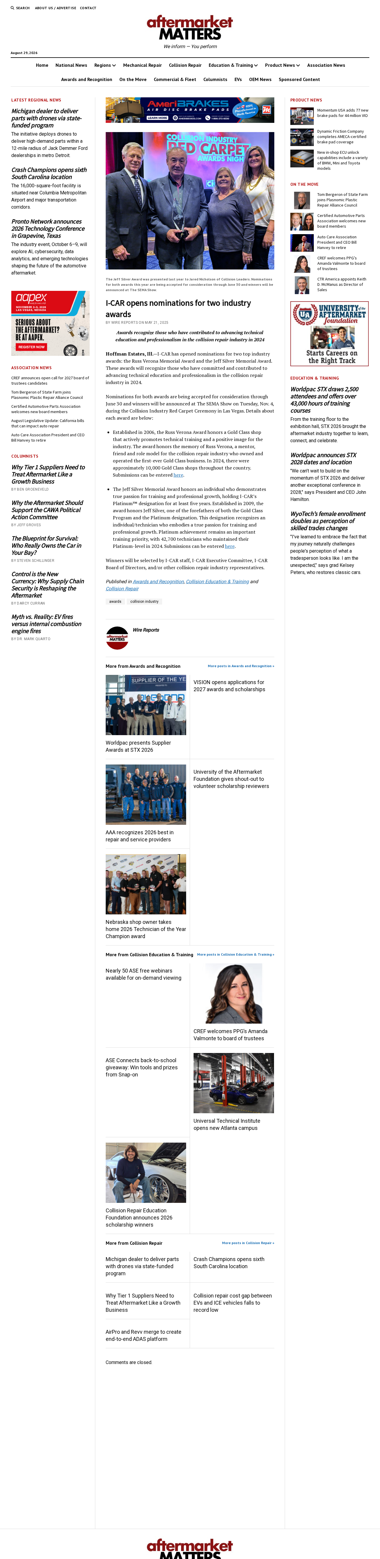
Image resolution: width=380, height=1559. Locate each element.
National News (71, 65)
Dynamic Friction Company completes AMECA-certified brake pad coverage (341, 137)
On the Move (133, 79)
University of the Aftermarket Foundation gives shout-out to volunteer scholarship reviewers (231, 779)
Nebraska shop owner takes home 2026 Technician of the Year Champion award (146, 929)
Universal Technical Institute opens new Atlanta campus (227, 1124)
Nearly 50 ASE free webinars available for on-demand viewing (143, 974)
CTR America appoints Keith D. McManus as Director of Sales (341, 284)
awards (115, 602)
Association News (326, 65)
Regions (102, 65)
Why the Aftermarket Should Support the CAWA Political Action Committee (47, 510)
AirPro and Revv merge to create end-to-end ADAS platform (143, 1335)
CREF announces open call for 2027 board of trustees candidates (50, 380)
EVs (238, 79)
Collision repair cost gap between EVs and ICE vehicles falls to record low (233, 1302)
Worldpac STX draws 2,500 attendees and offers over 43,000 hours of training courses (324, 400)
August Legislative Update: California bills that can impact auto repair (47, 423)
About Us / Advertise (55, 8)
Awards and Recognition (86, 79)
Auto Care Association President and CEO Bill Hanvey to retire (48, 437)
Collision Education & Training (217, 581)
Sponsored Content (299, 79)
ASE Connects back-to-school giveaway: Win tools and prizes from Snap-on (142, 1067)
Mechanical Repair (142, 65)
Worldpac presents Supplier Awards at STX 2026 (138, 746)
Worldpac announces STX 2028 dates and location (323, 458)
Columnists (215, 79)
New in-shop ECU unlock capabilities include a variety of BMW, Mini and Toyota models (342, 160)
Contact (88, 8)
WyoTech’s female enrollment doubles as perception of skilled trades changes (327, 521)
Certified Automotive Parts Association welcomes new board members (45, 409)
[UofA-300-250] (329, 364)
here (178, 475)
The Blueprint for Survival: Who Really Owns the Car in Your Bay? (46, 545)
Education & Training (231, 65)
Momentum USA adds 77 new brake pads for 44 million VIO (342, 112)
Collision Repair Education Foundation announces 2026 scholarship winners (139, 1217)
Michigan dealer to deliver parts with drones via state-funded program (46, 118)
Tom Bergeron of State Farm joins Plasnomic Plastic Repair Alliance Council (47, 394)
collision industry (144, 602)
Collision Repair (185, 65)
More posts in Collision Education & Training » (235, 954)
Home (42, 65)
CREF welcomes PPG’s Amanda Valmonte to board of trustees (230, 1034)
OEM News (260, 79)
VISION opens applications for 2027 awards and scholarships (229, 685)
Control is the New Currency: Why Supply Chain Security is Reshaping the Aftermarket (47, 584)
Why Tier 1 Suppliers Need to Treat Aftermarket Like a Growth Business (48, 474)
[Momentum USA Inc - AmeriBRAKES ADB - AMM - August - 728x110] (190, 121)
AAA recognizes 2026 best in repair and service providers (140, 836)
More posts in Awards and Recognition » (241, 666)
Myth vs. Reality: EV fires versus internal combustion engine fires (46, 624)
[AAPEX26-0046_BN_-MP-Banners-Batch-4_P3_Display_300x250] (50, 354)
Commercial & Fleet (175, 79)
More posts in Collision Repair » (248, 1243)
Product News (280, 65)
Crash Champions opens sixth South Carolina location (48, 173)
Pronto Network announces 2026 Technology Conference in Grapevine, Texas (47, 228)
